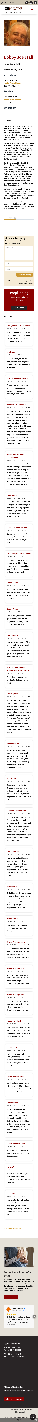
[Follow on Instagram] (35, 2)
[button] (3, 1316)
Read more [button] (10, 1324)
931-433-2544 (8, 3)
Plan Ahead (19, 307)
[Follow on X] (31, 2)
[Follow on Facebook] (27, 2)
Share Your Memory (24, 275)
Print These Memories (12, 1229)
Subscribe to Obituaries (14, 1399)
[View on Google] (8, 1309)
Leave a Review (11, 1297)
